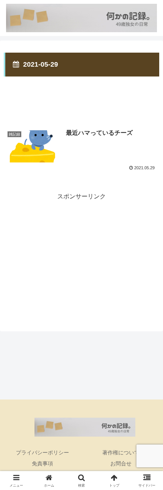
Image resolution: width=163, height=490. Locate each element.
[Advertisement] (81, 97)
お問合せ (121, 463)
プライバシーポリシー (42, 452)
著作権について (120, 452)
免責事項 (42, 463)
